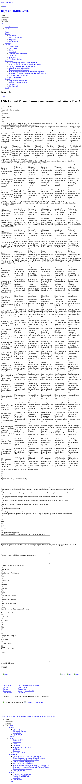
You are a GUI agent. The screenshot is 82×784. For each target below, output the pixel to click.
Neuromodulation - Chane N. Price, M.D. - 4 (34, 397)
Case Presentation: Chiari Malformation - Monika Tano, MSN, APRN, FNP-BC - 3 (47, 312)
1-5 (2, 517)
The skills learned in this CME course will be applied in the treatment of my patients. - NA (75, 150)
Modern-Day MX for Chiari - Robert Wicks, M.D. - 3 (47, 322)
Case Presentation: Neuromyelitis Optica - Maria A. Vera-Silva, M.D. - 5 (20, 376)
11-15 (2, 525)
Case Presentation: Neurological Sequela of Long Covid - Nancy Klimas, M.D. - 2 (60, 354)
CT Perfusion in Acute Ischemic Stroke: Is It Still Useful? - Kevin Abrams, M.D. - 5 (20, 461)
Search (3, 15)
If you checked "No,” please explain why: (14, 479)
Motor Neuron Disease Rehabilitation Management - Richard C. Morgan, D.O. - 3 (47, 300)
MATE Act (12, 55)
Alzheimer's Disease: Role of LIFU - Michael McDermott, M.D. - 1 (74, 233)
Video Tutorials (29, 691)
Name (3, 653)
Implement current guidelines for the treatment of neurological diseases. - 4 (33, 182)
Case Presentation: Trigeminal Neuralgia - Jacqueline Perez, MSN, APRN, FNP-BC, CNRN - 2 (60, 333)
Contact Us (12, 84)
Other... (3, 607)
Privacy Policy (22, 687)
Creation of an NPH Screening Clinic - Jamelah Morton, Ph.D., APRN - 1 (74, 244)
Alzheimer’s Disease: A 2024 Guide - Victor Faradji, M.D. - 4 (33, 211)
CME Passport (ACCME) (9, 603)
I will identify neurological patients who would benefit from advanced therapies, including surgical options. (34, 500)
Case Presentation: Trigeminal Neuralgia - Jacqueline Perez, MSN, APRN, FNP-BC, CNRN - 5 (20, 333)
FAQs (20, 691)
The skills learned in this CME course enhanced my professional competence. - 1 (63, 137)
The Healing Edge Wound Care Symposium (23, 63)
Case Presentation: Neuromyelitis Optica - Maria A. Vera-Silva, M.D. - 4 (34, 376)
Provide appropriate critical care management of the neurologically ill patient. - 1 (74, 193)
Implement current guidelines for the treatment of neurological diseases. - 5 (20, 182)
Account (7, 34)
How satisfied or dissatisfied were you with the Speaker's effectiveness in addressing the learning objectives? (35, 201)
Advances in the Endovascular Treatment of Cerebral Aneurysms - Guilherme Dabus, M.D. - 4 (34, 417)
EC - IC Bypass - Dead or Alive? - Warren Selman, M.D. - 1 (73, 441)
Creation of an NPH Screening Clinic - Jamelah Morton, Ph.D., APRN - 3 (47, 244)
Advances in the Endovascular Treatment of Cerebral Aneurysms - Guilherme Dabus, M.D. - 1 (74, 417)
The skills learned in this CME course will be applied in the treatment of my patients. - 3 (40, 150)
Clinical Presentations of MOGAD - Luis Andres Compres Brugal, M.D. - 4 (33, 366)
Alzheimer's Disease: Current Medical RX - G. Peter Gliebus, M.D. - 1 (74, 222)
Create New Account (11, 27)
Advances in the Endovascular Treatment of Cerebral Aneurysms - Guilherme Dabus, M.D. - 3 (47, 417)
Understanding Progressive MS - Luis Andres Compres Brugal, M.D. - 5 (19, 387)
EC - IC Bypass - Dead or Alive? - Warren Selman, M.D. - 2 (59, 441)
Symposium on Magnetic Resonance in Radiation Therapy (27, 73)
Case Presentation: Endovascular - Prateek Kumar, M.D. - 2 (60, 451)
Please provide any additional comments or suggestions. (18, 555)
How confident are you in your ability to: (14, 159)
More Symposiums (15, 77)
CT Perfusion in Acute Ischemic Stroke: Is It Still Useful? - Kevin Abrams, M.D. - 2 (60, 461)
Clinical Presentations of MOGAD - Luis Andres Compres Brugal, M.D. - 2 (59, 366)
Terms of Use (22, 689)
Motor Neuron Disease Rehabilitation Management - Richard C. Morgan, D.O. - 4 (34, 300)
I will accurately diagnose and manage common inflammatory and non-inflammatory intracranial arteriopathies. (36, 493)
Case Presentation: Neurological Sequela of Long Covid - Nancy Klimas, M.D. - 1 (74, 354)
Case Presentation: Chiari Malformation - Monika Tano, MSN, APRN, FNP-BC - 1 (74, 312)
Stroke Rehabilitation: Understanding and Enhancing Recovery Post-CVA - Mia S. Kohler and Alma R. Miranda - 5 (20, 257)
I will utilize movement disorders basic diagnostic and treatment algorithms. (24, 504)
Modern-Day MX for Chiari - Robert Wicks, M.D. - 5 (20, 322)
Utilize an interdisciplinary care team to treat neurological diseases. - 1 (73, 170)
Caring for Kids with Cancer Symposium (22, 66)
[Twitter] (69, 674)
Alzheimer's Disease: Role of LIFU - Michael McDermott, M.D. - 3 (47, 233)
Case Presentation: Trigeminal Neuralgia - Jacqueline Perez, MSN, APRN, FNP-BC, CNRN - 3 (47, 333)
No (2, 477)
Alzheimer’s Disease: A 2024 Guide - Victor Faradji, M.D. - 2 (59, 211)
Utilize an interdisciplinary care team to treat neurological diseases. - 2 (59, 170)
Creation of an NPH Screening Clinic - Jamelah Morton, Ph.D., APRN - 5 (20, 244)
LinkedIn (4, 588)
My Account (7, 685)
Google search (5, 580)
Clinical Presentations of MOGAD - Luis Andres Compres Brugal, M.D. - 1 (73, 366)
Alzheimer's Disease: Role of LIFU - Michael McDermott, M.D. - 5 (20, 233)
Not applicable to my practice (10, 533)
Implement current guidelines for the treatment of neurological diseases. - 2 (60, 182)
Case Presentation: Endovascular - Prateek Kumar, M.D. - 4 (33, 451)
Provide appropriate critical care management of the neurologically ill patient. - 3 (47, 193)
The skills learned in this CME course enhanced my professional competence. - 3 (40, 137)
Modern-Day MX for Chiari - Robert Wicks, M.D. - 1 (74, 322)
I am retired (4, 114)
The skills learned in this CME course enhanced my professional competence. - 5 (17, 137)
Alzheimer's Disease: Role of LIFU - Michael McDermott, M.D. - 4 (34, 233)
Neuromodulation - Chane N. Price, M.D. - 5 (20, 397)
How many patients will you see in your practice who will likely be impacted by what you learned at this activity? (36, 513)
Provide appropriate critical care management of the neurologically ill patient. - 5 (20, 193)
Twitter (3, 592)
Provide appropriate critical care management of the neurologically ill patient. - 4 (34, 193)
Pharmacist (4, 639)
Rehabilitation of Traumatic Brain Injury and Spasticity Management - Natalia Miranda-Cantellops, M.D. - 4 (34, 285)
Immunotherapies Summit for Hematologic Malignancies (26, 71)
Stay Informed (13, 86)
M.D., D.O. (4, 617)
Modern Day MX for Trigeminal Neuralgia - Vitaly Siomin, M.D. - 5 (20, 344)
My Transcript (13, 41)
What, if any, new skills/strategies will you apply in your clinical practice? (24, 534)
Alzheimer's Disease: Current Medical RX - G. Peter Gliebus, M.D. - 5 (20, 222)
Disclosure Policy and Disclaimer (28, 685)
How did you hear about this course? (12, 565)
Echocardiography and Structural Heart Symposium (25, 64)
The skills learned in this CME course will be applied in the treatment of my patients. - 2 (52, 150)
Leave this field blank (7, 663)
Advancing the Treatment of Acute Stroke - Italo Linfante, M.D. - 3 (47, 405)
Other (2, 121)
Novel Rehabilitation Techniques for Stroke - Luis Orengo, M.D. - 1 (73, 271)
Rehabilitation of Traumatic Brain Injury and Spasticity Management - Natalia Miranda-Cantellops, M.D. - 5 (20, 285)
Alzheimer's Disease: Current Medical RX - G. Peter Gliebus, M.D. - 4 (34, 222)
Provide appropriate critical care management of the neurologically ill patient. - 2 (60, 193)
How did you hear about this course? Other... (15, 609)
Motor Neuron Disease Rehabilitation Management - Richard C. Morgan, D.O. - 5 (20, 300)
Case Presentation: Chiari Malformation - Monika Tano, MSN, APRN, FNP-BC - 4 (34, 312)
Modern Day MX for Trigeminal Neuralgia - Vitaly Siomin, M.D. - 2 (60, 344)
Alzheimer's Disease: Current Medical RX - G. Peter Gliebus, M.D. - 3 (47, 222)
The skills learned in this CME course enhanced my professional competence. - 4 (29, 137)
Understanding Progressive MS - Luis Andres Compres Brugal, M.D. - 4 (33, 387)
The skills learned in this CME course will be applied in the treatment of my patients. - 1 (63, 150)
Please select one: (6, 106)
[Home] (3, 6)
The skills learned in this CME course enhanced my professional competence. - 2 (52, 137)
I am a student (5, 117)
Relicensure (12, 57)
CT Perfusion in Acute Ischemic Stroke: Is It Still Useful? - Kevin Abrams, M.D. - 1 (73, 461)
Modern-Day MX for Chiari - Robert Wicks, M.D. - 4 (34, 322)
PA (2, 624)
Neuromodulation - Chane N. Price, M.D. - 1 (74, 397)
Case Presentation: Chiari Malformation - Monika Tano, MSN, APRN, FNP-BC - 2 (60, 312)
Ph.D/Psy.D (4, 620)
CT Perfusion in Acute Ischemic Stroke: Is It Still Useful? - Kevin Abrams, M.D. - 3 (46, 461)
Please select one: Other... (9, 649)
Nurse (3, 632)
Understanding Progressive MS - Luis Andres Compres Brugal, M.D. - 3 (46, 387)
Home (7, 32)
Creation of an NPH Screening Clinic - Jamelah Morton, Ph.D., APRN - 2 (60, 244)
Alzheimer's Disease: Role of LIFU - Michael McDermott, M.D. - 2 (60, 233)
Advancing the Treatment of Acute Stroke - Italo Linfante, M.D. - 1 (74, 405)
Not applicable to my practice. (10, 508)
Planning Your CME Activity (18, 82)
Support (7, 79)
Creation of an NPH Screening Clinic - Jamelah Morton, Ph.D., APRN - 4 (34, 244)
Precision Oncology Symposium (19, 70)
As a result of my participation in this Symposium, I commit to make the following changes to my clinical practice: (37, 489)
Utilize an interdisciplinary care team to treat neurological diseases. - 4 (33, 170)
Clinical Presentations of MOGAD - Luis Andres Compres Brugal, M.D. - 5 (19, 366)
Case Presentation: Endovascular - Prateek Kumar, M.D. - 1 (74, 451)
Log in (7, 29)
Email (2, 577)
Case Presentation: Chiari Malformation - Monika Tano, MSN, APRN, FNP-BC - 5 (20, 312)
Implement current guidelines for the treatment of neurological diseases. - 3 (47, 182)
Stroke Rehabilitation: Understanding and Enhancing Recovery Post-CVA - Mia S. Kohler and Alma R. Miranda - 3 (47, 257)
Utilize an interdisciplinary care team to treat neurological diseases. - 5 (19, 170)
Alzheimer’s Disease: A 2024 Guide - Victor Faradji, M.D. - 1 (73, 211)
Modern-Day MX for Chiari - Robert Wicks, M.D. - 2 (60, 322)
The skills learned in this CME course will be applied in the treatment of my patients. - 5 (17, 150)
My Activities (13, 39)
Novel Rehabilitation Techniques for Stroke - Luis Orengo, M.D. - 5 (20, 271)
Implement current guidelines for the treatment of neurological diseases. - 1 (73, 182)
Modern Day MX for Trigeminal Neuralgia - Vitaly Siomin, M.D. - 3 (46, 344)
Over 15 (3, 529)
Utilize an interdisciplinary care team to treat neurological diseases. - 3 (46, 170)
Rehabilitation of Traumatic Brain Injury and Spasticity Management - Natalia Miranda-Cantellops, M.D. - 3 (47, 285)
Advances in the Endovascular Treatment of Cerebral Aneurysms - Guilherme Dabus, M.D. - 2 (60, 417)
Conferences (13, 48)
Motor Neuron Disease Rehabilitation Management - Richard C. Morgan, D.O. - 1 (74, 300)
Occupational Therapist (8, 635)
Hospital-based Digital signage (10, 573)
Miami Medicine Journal (8, 596)
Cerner (11, 50)
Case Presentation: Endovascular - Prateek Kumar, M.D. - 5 (20, 451)
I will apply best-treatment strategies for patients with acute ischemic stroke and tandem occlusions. (32, 497)
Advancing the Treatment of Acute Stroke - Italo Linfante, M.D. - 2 (60, 405)
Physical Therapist (6, 643)
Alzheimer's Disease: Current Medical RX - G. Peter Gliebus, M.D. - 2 (60, 222)
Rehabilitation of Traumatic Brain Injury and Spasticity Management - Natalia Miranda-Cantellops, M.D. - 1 (74, 285)
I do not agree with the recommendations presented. (17, 512)
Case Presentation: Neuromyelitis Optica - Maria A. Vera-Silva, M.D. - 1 (74, 376)
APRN (3, 628)
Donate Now (35, 674)
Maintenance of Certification (18, 53)
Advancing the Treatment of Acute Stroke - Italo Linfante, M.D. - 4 (34, 405)
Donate (7, 88)
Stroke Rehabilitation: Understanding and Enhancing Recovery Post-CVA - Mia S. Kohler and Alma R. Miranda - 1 (74, 257)
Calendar (7, 43)
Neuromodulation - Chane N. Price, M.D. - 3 (47, 397)
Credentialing (13, 52)
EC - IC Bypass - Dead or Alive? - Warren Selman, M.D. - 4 (33, 441)
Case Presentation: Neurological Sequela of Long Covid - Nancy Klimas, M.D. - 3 (47, 354)
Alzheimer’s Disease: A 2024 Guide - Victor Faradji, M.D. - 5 (19, 211)
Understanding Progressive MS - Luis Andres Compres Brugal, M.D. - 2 (59, 387)
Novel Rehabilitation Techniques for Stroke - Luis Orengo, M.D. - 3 (46, 271)
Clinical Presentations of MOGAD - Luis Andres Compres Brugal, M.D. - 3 (46, 366)
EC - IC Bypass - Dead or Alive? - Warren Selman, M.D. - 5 (19, 441)
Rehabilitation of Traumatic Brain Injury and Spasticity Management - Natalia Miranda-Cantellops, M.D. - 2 (60, 285)
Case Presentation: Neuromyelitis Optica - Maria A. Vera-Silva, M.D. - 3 (47, 376)
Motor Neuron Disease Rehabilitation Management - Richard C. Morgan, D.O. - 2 (60, 300)
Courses (7, 45)
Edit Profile (12, 35)
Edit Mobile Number (15, 37)
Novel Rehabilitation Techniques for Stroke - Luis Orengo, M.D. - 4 (33, 271)
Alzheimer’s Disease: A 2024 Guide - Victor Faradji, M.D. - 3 (46, 211)
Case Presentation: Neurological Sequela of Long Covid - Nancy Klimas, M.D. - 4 (33, 354)
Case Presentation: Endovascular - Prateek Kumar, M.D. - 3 (47, 451)
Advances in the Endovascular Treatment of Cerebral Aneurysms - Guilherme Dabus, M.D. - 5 (20, 417)
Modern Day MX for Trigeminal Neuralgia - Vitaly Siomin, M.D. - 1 (73, 344)
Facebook (4, 584)
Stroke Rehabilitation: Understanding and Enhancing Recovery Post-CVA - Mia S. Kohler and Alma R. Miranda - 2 (60, 257)
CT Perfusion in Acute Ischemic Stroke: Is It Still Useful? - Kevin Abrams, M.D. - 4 (33, 461)
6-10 (2, 521)
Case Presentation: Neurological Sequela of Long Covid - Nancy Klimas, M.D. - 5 (20, 354)
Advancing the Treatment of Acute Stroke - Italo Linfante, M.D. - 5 (20, 405)
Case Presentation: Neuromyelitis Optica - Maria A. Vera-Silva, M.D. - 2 (60, 376)
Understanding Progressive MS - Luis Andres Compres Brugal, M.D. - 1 (73, 387)
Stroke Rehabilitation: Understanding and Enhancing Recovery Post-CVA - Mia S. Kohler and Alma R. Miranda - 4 (34, 257)
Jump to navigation (7, 2)
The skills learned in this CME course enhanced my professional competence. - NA (75, 137)
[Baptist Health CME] (5, 674)
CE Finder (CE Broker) (8, 599)
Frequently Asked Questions (18, 81)
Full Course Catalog (15, 59)
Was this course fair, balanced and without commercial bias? (20, 469)
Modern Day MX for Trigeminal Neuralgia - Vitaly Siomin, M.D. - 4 (33, 344)
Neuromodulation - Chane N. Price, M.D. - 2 (60, 397)
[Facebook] (62, 674)
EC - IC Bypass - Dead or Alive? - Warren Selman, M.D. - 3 (46, 441)
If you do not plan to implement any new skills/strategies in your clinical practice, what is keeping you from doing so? (38, 545)
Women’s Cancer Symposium (18, 75)
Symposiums (9, 61)
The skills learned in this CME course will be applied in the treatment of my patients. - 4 (29, 150)
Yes (2, 473)
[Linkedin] (76, 674)
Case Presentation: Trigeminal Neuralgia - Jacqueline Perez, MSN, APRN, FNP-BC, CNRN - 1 (74, 333)
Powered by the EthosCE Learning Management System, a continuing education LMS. (28, 716)
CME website (5, 569)
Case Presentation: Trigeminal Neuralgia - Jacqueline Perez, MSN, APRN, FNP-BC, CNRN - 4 (34, 333)
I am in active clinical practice (10, 110)
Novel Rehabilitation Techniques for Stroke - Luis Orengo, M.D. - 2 (60, 271)
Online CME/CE (14, 46)
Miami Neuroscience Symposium (19, 68)
